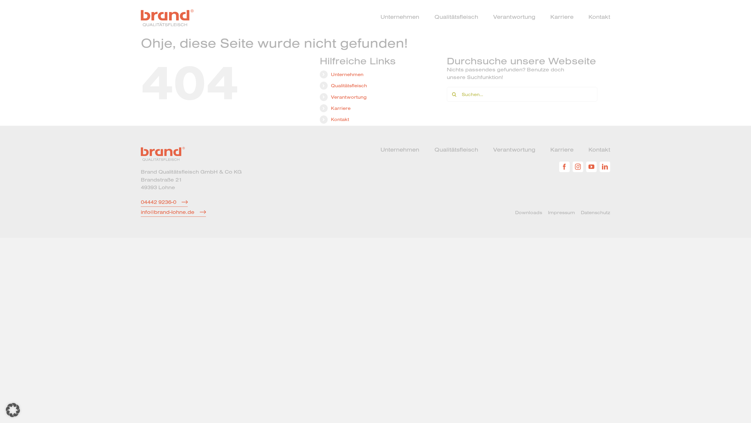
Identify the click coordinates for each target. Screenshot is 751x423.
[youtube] (591, 167)
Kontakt (340, 119)
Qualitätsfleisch (349, 85)
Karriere (341, 108)
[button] (13, 410)
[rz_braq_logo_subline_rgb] (167, 12)
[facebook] (564, 167)
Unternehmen (347, 74)
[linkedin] (605, 167)
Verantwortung (349, 97)
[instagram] (578, 167)
